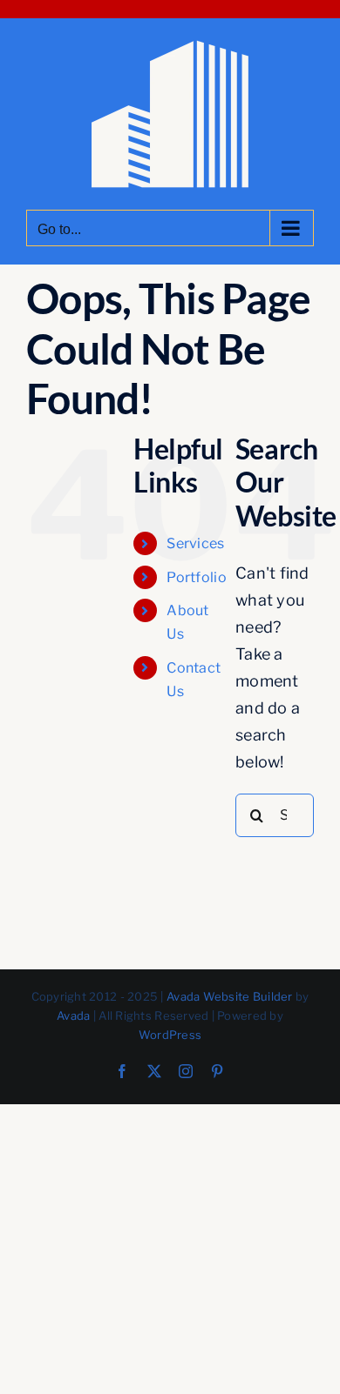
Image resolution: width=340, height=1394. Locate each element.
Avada (73, 1015)
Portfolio (196, 577)
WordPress (170, 1035)
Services (195, 543)
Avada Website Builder (230, 996)
